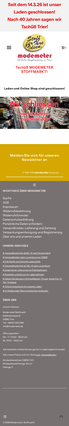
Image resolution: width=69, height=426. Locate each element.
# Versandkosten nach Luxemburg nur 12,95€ (25, 257)
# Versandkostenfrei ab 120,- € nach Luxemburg (26, 265)
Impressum (10, 207)
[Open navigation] (9, 47)
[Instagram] (34, 185)
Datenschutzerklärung (18, 219)
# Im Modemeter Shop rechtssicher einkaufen (25, 290)
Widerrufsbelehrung (17, 211)
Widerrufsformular (15, 215)
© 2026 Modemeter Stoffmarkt (19, 422)
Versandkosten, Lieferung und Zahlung (29, 228)
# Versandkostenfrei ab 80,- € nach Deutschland (26, 253)
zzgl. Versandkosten (46, 354)
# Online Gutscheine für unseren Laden (22, 286)
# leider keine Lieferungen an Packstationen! (25, 270)
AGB (6, 202)
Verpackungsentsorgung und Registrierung (32, 232)
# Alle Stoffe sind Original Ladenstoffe (21, 261)
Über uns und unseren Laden (22, 236)
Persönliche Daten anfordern (23, 224)
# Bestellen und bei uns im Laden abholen (23, 274)
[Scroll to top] (61, 416)
